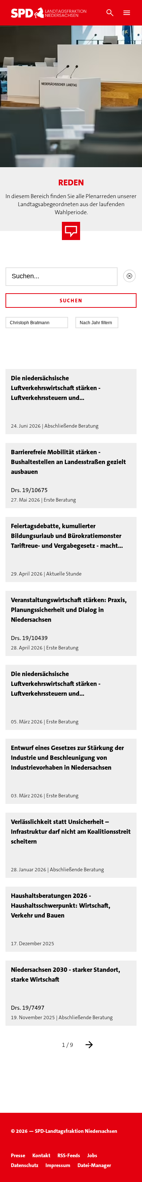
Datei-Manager (94, 1165)
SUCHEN (71, 300)
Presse (18, 1155)
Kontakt (41, 1155)
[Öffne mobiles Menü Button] (126, 12)
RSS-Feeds (69, 1155)
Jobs (92, 1155)
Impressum (58, 1165)
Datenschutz (24, 1165)
